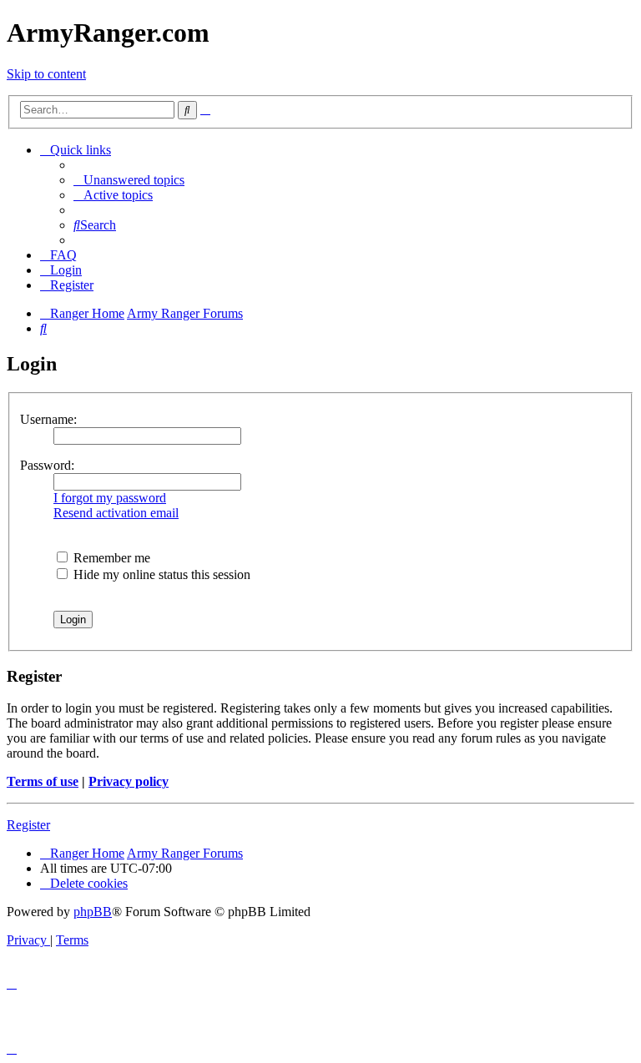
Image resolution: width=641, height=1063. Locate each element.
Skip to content (46, 74)
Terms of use (42, 781)
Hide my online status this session (160, 574)
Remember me (110, 558)
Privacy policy (128, 781)
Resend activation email (116, 513)
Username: (48, 419)
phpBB (92, 911)
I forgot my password (109, 498)
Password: (47, 465)
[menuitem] (128, 180)
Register (28, 825)
